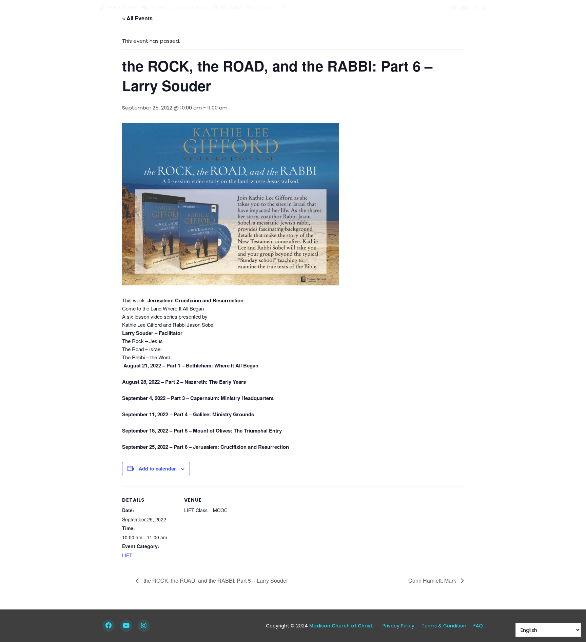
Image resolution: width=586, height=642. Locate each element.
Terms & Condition (444, 625)
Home (232, 28)
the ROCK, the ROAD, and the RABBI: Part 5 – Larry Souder (215, 580)
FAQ (478, 625)
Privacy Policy (398, 625)
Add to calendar (157, 468)
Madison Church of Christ (340, 625)
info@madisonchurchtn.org (179, 7)
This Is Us (261, 28)
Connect (301, 28)
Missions (341, 28)
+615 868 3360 (122, 7)
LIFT (127, 555)
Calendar (382, 28)
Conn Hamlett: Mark (432, 580)
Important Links (434, 28)
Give (472, 28)
